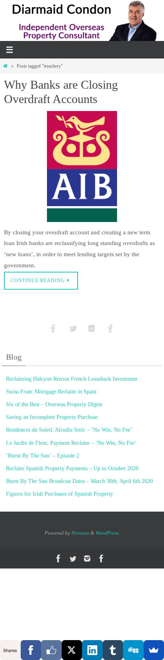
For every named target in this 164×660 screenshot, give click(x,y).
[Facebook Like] (51, 650)
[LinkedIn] (92, 650)
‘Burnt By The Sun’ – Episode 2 (42, 456)
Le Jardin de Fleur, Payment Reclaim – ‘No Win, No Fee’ (71, 443)
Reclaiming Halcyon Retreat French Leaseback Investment (71, 379)
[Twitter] (72, 328)
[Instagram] (91, 328)
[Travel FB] (110, 328)
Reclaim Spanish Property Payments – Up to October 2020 (72, 468)
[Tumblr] (113, 650)
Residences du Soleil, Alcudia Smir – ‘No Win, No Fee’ (69, 430)
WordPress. (108, 533)
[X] (72, 650)
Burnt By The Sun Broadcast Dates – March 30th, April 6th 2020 (79, 481)
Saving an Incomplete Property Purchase (52, 417)
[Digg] (133, 650)
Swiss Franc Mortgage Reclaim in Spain (51, 392)
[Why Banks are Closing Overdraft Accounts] (82, 166)
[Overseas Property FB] (53, 328)
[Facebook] (31, 650)
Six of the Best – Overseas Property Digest (54, 404)
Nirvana (80, 533)
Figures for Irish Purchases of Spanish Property (59, 494)
